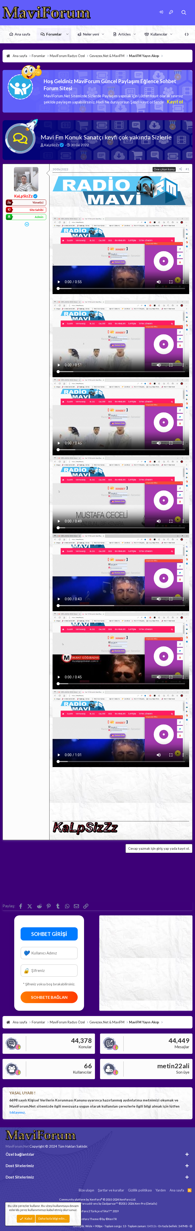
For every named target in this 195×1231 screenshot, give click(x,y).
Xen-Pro (140, 1203)
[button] (67, 34)
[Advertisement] (121, 793)
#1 (187, 169)
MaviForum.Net (17, 1146)
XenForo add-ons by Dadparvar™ (96, 1203)
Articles (124, 34)
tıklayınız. (17, 1112)
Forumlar (54, 34)
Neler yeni (91, 34)
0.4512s (152, 1226)
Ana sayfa (22, 34)
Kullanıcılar (158, 34)
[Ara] (184, 13)
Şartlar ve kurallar (111, 1190)
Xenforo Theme (97, 1219)
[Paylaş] (180, 169)
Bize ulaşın (86, 1190)
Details (151, 1203)
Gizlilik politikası (140, 1190)
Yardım (160, 1190)
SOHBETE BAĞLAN (49, 997)
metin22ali (173, 1066)
